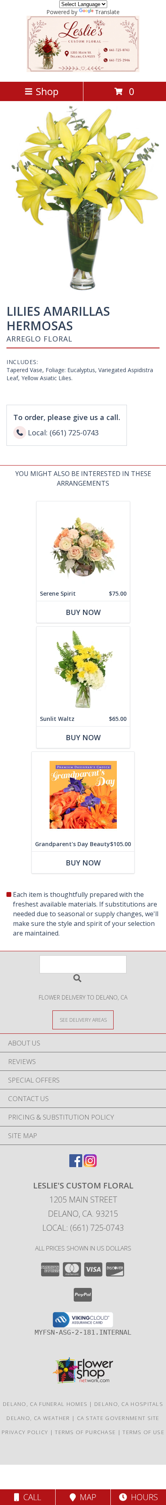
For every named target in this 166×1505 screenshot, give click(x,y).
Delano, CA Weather (38, 1418)
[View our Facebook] (75, 1164)
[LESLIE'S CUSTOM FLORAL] (83, 70)
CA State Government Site (118, 1418)
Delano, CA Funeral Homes (45, 1404)
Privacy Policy (25, 1432)
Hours (142, 1497)
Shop (47, 91)
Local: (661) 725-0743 (83, 1227)
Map (86, 1497)
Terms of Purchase (85, 1432)
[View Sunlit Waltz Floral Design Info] (83, 669)
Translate (107, 12)
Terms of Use (143, 1432)
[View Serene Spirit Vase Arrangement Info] (83, 543)
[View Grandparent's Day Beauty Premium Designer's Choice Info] (83, 794)
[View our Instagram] (90, 1164)
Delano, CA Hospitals (128, 1404)
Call (30, 1497)
